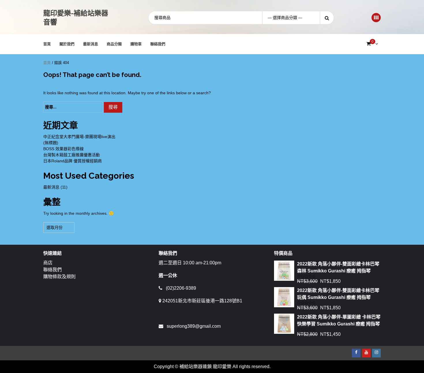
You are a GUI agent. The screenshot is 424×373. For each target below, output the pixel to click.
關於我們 (66, 44)
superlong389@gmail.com (194, 326)
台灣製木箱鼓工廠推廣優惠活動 (71, 154)
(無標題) (50, 142)
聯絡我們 (157, 44)
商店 (47, 262)
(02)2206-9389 (181, 288)
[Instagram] (376, 353)
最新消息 (90, 44)
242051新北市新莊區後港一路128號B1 (202, 300)
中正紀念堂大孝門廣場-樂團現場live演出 (79, 136)
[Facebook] (356, 353)
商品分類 (114, 44)
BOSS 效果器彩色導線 (63, 148)
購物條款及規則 (59, 276)
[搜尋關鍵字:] (73, 107)
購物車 (136, 44)
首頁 (47, 44)
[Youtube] (366, 353)
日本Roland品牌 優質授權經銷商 (72, 161)
